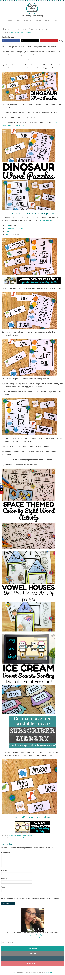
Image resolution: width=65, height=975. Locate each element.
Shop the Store (32, 963)
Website (4, 887)
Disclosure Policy (44, 220)
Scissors (8, 231)
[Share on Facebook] (1, 486)
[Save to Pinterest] (1, 492)
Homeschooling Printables (14, 835)
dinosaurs (11, 837)
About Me (16, 935)
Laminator (8, 234)
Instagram (39, 937)
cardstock (20, 228)
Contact (23, 935)
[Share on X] (1, 489)
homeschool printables (19, 837)
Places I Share (47, 935)
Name (4, 871)
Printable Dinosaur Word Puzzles (32, 817)
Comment (5, 853)
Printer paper (10, 228)
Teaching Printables (27, 835)
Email (4, 879)
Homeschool (32, 949)
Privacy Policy (38, 935)
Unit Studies (32, 958)
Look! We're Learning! (32, 9)
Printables (32, 953)
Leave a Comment (26, 32)
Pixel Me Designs (49, 972)
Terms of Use (30, 935)
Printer (7, 225)
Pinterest (32, 937)
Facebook (25, 937)
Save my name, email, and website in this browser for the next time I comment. (31, 898)
